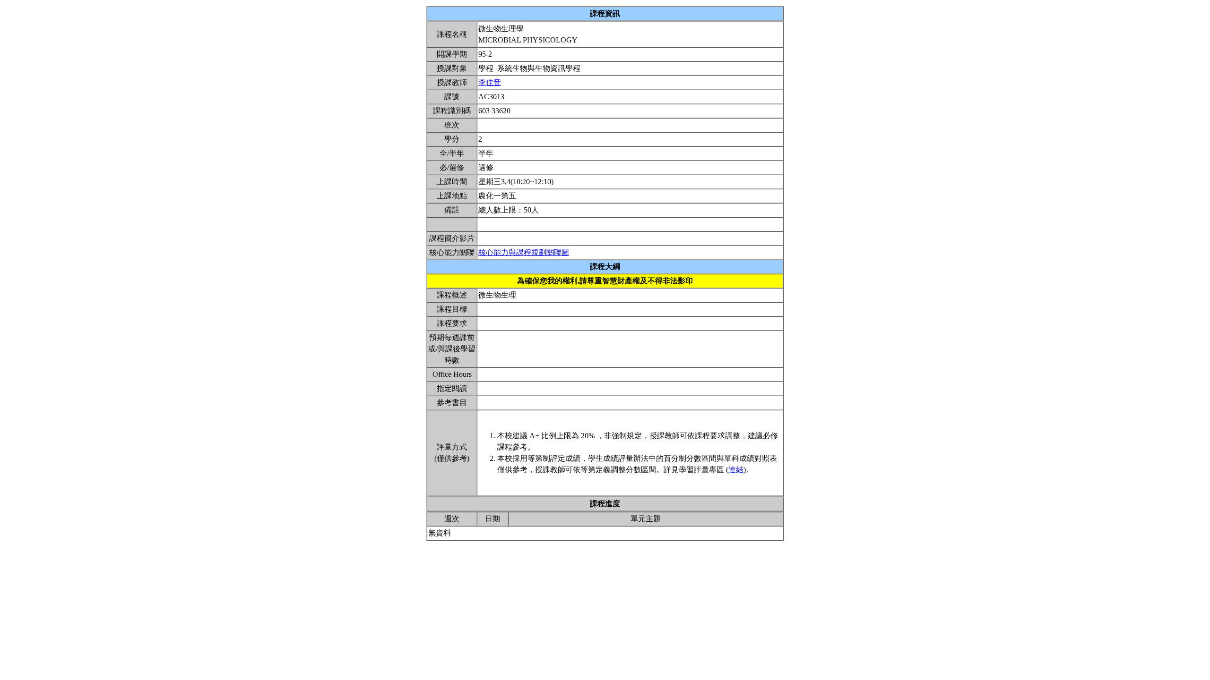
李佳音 (489, 82)
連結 (735, 470)
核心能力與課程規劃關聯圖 (523, 252)
